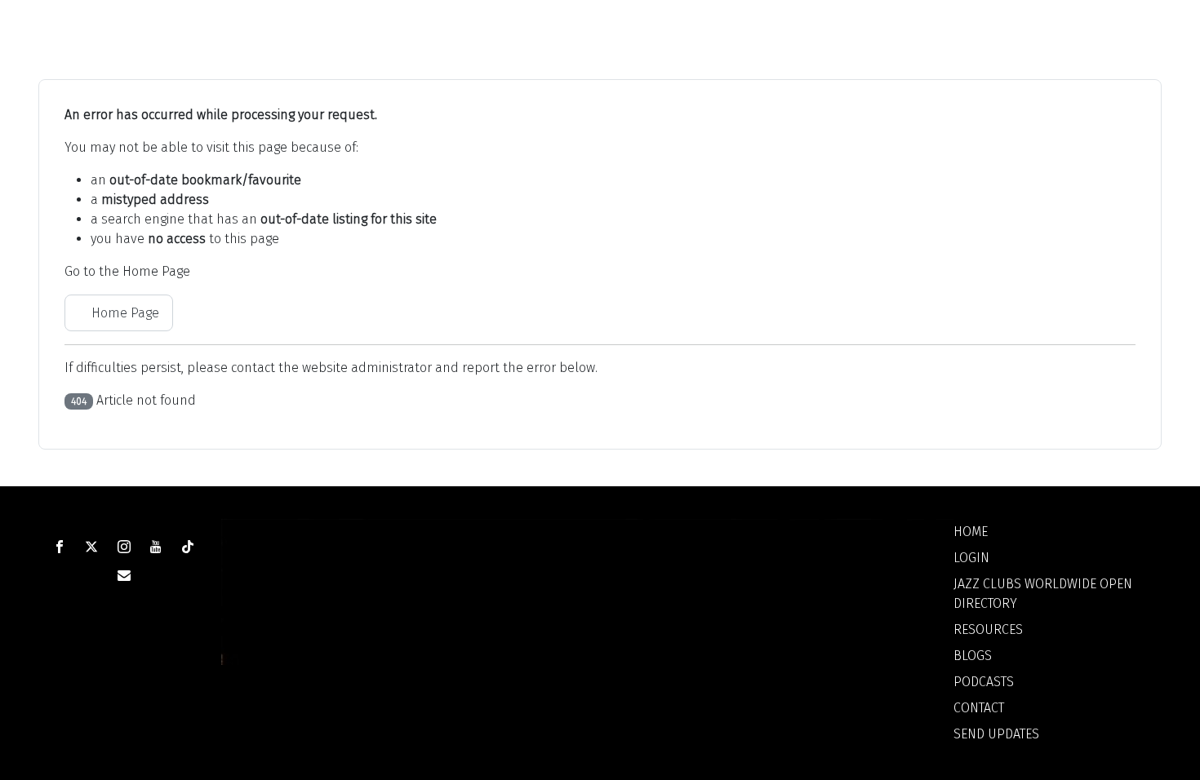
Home (970, 531)
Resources (988, 629)
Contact (978, 708)
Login (971, 557)
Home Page (123, 313)
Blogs (972, 655)
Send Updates (996, 734)
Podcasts (983, 681)
